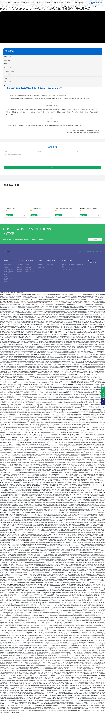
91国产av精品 (81, 334)
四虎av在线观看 (25, 427)
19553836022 (97, 3)
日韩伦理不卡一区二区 (20, 436)
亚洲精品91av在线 (29, 429)
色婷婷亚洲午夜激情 (30, 332)
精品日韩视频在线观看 (8, 397)
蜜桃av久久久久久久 (54, 356)
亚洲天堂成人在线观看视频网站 (55, 351)
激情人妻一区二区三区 (15, 386)
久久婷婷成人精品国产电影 (20, 592)
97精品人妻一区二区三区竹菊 (29, 346)
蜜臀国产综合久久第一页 (20, 411)
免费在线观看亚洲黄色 (34, 467)
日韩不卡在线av (44, 322)
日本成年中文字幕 (74, 382)
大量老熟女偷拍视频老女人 (16, 517)
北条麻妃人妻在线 (69, 485)
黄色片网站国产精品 (73, 577)
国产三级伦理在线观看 (27, 369)
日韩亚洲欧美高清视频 (63, 359)
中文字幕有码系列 (12, 564)
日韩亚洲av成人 (23, 449)
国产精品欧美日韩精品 (58, 580)
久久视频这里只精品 (6, 364)
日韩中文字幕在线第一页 (14, 406)
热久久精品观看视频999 (27, 507)
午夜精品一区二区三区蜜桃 (50, 396)
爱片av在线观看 (19, 377)
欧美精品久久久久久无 (52, 412)
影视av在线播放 (49, 542)
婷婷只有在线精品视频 (70, 309)
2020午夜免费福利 (79, 444)
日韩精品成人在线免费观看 (12, 479)
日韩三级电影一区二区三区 (67, 617)
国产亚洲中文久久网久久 (98, 502)
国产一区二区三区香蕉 (61, 397)
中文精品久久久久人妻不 (12, 575)
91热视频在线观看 (12, 409)
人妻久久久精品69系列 (16, 344)
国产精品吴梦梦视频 (63, 392)
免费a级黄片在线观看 (6, 369)
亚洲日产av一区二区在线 (76, 539)
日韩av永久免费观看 (75, 372)
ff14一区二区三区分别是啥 (61, 334)
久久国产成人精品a (77, 387)
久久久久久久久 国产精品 (97, 555)
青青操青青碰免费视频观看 (54, 549)
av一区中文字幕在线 (29, 502)
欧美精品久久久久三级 (46, 494)
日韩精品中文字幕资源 (47, 529)
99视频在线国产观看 (60, 579)
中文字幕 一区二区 (38, 452)
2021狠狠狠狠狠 (94, 364)
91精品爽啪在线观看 (49, 312)
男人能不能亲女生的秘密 (92, 394)
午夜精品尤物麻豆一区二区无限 (52, 321)
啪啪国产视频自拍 (72, 359)
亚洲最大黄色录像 (77, 306)
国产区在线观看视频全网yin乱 (19, 389)
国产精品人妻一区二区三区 (84, 565)
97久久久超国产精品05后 (38, 404)
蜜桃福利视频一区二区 (5, 555)
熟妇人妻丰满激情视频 (89, 444)
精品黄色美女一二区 (87, 404)
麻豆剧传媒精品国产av (49, 482)
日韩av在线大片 (61, 444)
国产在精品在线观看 (27, 344)
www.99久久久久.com (91, 339)
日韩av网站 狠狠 (50, 357)
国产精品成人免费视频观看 (43, 617)
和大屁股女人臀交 (59, 422)
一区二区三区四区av (56, 347)
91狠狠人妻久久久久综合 (44, 615)
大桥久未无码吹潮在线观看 (64, 402)
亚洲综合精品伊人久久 (5, 460)
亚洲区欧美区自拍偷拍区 (95, 337)
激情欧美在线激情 (31, 592)
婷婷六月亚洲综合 (89, 324)
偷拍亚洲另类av (43, 446)
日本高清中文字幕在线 (65, 362)
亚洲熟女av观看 (38, 502)
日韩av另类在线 (73, 339)
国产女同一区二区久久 (55, 306)
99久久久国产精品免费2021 (23, 299)
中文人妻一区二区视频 (27, 296)
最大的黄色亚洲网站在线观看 (52, 399)
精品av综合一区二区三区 (64, 447)
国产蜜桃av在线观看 (95, 460)
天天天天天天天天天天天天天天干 (10, 306)
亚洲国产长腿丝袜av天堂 (49, 334)
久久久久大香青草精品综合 (95, 560)
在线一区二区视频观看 (68, 609)
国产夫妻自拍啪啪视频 (18, 540)
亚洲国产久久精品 (65, 339)
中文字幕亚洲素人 (16, 449)
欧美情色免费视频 (26, 539)
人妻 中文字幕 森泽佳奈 (28, 379)
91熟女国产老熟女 (63, 426)
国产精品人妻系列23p (22, 554)
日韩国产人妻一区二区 (26, 480)
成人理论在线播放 (39, 334)
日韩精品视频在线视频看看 (86, 432)
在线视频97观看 (94, 529)
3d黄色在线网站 (96, 389)
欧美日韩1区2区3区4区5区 (37, 387)
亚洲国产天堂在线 (90, 299)
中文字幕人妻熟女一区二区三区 (64, 589)
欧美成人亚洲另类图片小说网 (56, 381)
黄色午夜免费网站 (20, 416)
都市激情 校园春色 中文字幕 (16, 557)
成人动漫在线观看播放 (72, 446)
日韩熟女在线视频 (86, 519)
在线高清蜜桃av (64, 437)
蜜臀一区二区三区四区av (32, 371)
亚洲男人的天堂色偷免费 (45, 307)
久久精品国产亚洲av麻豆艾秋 (12, 316)
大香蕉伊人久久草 (40, 592)
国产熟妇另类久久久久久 (45, 347)
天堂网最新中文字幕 (51, 449)
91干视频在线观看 (100, 532)
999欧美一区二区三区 (75, 399)
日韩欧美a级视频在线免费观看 (68, 530)
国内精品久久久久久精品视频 (33, 510)
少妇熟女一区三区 (20, 392)
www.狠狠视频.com (59, 482)
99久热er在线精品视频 (18, 452)
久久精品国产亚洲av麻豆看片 (65, 327)
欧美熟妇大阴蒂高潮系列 (76, 404)
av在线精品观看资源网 (36, 569)
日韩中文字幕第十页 (85, 414)
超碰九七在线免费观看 (37, 391)
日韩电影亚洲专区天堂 (10, 377)
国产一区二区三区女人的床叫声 (51, 314)
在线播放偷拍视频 (41, 312)
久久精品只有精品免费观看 (36, 366)
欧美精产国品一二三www (83, 336)
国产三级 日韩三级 (40, 431)
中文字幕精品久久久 (29, 416)
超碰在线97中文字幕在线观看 (39, 401)
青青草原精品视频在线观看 (84, 332)
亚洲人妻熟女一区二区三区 (22, 469)
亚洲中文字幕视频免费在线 (48, 575)
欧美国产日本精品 (77, 482)
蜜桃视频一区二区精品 (74, 477)
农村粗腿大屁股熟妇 (4, 534)
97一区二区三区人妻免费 (68, 504)
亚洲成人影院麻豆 (31, 329)
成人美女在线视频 (57, 361)
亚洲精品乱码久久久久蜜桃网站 (63, 404)
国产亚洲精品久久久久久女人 (36, 386)
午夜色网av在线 (83, 552)
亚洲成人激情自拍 (89, 416)
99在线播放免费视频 (17, 317)
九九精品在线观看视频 (71, 369)
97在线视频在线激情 (79, 356)
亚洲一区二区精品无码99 (16, 460)
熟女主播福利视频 (45, 326)
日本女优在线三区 (31, 457)
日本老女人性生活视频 (19, 525)
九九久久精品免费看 (68, 612)
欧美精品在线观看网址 (72, 416)
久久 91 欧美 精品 (45, 427)
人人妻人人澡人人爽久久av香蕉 (68, 394)
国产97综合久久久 (8, 321)
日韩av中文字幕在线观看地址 (91, 347)
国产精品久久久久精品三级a (82, 524)
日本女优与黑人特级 (66, 599)
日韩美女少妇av (5, 361)
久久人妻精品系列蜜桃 (12, 319)
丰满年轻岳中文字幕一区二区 (81, 495)
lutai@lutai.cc (69, 269)
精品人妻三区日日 (82, 299)
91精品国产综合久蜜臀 (29, 334)
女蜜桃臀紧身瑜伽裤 (83, 344)
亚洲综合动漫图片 (79, 562)
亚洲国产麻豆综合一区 (23, 307)
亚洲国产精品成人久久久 (92, 512)
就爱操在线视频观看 (55, 342)
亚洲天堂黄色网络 (55, 559)
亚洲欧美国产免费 (93, 344)
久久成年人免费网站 (98, 402)
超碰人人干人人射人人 (34, 307)
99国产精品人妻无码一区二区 (62, 417)
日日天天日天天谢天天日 (74, 509)
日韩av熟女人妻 (5, 322)
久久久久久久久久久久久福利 (20, 356)
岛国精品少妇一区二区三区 (58, 316)
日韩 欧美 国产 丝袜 (42, 436)
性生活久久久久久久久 (34, 446)
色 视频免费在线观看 (64, 336)
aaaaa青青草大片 (78, 617)
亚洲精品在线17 (71, 540)
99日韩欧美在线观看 (22, 371)
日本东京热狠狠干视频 (37, 324)
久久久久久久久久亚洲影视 (13, 470)
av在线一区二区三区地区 (46, 580)
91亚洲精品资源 (41, 442)
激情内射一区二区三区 (24, 337)
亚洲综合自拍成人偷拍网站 (31, 397)
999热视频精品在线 (68, 319)
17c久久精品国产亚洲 (47, 376)
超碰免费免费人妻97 (67, 307)
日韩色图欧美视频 (43, 299)
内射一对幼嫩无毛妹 (85, 386)
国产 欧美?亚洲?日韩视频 (78, 505)
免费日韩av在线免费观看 (89, 322)
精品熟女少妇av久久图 (66, 510)
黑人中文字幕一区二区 (89, 587)
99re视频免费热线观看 (39, 314)
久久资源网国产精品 (73, 557)
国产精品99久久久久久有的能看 (75, 441)
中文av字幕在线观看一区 (82, 464)
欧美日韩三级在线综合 (7, 351)
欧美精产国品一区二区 (76, 465)
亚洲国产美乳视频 (94, 519)
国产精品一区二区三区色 (95, 520)
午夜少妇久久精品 (76, 460)
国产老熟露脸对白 (31, 389)
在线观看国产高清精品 (9, 482)
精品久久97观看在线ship (38, 317)
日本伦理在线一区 (4, 296)
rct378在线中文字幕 (76, 302)
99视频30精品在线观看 (59, 366)
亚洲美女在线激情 (72, 321)
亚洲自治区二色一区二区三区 (17, 542)
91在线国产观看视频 (30, 582)
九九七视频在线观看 (58, 524)
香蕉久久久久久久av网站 (23, 530)
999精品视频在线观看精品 (91, 314)
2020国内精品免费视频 (7, 389)
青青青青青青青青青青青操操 (90, 334)
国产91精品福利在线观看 (66, 505)
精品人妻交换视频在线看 (81, 394)
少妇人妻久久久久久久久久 (57, 384)
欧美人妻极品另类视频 (66, 424)
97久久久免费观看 (51, 436)
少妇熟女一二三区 (32, 312)
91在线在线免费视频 (54, 456)
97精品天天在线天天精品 (18, 397)
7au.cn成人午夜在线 (57, 529)
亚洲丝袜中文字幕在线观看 (24, 322)
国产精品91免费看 (79, 504)
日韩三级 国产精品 (38, 429)
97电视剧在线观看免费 (14, 361)
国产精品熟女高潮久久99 (97, 376)
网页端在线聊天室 (40, 524)
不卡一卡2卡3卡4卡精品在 (55, 339)
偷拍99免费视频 (81, 416)
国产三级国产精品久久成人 (91, 379)
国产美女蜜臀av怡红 (20, 354)
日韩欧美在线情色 (91, 480)
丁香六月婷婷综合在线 (79, 331)
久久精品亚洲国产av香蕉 (75, 296)
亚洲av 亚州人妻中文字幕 (54, 382)
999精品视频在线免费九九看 (16, 376)
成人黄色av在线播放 (27, 404)
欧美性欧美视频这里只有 (61, 344)
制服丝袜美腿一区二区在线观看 (66, 341)
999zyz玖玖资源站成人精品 (82, 597)
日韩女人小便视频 (94, 592)
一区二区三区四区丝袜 (7, 324)
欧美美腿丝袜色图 (35, 539)
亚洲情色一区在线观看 (33, 349)
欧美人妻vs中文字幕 (59, 377)
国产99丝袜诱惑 (22, 599)
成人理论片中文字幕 (11, 424)
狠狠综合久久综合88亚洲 (94, 597)
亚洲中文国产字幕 (17, 507)
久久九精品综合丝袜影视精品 (56, 331)
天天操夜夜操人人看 (88, 304)
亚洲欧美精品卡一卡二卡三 (89, 554)
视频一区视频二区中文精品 (58, 452)
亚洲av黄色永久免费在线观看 (35, 421)
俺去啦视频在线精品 (53, 472)
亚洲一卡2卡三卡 (9, 515)
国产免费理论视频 (73, 421)
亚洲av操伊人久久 (85, 580)
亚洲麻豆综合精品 (42, 394)
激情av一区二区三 (93, 569)
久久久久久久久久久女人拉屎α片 (58, 585)
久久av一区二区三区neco (51, 442)
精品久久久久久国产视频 (95, 477)
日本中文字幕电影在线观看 (19, 374)
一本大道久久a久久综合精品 (32, 514)
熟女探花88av (86, 362)
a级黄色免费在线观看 (79, 351)
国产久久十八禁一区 (53, 444)
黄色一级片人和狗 (8, 609)
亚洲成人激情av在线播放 (27, 544)
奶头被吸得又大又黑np (39, 507)
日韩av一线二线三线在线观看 (24, 306)
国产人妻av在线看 (67, 407)
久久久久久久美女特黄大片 (28, 351)
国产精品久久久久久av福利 (34, 336)
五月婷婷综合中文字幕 (64, 301)
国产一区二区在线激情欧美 (36, 342)
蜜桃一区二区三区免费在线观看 (83, 354)
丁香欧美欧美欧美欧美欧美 (28, 505)
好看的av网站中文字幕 (83, 421)
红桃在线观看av (24, 560)
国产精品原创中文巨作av (43, 331)
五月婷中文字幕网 (90, 321)
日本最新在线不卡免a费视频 (15, 296)
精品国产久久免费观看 (21, 607)
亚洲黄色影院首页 (85, 600)
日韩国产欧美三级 (68, 422)
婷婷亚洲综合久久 (68, 367)
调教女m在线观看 (44, 359)
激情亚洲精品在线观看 (46, 426)
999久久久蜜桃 (55, 490)
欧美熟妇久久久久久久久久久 (24, 575)
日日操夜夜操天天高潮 (33, 302)
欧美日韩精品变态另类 (54, 336)
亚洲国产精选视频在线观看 (33, 549)
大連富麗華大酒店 (10, 208)
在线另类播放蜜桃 (82, 339)
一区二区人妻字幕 (35, 299)
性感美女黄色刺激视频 (75, 361)
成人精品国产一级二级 (78, 474)
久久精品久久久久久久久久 (58, 376)
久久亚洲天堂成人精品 (66, 565)
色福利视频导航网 (32, 341)
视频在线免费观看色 (54, 326)
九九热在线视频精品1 (75, 414)
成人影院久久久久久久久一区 (54, 302)
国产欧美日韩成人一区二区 (49, 574)
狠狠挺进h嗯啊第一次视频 (95, 514)
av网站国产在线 (24, 487)
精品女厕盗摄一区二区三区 (26, 361)
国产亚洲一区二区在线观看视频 (12, 467)
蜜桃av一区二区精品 (6, 344)
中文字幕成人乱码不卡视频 (18, 574)
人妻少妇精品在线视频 (38, 574)
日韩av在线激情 (80, 500)
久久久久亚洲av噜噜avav (79, 319)
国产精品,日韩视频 (40, 474)
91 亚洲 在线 (13, 382)
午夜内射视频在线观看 (43, 374)
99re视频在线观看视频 (61, 475)
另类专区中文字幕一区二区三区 (74, 337)
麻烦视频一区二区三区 (96, 329)
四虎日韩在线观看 (19, 384)
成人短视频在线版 (21, 412)
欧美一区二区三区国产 (11, 607)
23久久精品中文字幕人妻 (87, 537)
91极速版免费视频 (93, 517)
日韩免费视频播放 (58, 584)
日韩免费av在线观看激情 (60, 497)
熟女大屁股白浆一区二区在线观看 (65, 457)
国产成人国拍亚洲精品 (86, 361)
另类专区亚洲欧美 (33, 442)
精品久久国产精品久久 (78, 457)
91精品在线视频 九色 (98, 381)
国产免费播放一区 (64, 432)
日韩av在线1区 (78, 297)
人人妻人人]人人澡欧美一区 (13, 437)
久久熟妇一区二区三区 (57, 411)
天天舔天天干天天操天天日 (88, 349)
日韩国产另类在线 (67, 324)
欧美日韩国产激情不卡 (97, 357)
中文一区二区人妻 (10, 314)
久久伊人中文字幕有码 (32, 451)
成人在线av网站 (14, 337)
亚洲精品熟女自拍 (47, 337)
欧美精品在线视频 (72, 392)
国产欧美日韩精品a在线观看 (36, 484)
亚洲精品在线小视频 (97, 331)
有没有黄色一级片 (12, 512)
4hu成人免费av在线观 (56, 510)
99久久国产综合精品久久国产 (34, 462)
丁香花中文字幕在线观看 (25, 311)
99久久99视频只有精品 (54, 374)
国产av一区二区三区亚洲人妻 (23, 537)
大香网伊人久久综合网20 (36, 585)
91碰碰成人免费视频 (13, 549)
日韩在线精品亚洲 (85, 337)
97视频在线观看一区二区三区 (87, 472)
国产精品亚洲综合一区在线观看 (45, 424)
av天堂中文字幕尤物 (31, 475)
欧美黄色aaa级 (67, 572)
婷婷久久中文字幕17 (42, 397)
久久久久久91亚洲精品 (18, 396)
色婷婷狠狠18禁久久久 (58, 480)
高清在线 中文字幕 (16, 609)
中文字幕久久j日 (65, 594)
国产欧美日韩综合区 (36, 306)
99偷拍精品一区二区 (66, 347)
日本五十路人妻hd (62, 354)
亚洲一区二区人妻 (64, 487)
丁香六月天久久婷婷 (47, 429)
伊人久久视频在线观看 (83, 517)
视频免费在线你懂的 (91, 570)
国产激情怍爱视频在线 (58, 367)
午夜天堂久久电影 (79, 309)
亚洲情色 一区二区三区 (32, 485)
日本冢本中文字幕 (26, 459)
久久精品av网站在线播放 (70, 376)
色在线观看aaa (37, 577)
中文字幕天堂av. (82, 512)
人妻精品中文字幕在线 (42, 475)
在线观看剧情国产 (58, 329)
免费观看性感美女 (33, 472)
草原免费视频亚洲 (43, 371)
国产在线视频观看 (39, 504)
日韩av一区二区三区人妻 (10, 514)
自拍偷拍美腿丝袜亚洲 (35, 534)
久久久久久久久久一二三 (97, 579)
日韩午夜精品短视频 (58, 431)
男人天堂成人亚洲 (54, 467)
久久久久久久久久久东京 (87, 407)
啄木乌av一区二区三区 (44, 381)
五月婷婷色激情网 (6, 386)
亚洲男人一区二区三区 (61, 449)
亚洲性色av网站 (17, 401)
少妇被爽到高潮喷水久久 (14, 487)
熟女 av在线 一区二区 (80, 396)
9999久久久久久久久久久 (82, 514)
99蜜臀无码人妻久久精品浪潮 (62, 296)
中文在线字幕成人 (47, 572)
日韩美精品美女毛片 (35, 537)
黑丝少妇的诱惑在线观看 (5, 489)
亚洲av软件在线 (21, 587)
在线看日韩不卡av (10, 352)
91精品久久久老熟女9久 (53, 364)
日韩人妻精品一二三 (85, 301)
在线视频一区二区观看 (66, 409)
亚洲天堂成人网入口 (89, 377)
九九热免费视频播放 (86, 296)
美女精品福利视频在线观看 (14, 500)
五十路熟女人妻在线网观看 (75, 582)
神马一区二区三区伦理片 (94, 436)
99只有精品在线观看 (71, 357)
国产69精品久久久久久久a (24, 479)
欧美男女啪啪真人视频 (66, 484)
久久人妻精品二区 (52, 475)
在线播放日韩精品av (49, 431)
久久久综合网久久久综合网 (62, 436)
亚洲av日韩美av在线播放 (66, 406)
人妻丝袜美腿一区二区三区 (40, 614)
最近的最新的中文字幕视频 (44, 297)
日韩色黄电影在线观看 (56, 489)
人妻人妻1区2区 (27, 324)
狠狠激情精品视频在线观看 (77, 402)
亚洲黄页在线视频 (36, 426)
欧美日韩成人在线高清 (16, 327)
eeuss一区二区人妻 (36, 540)
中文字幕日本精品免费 (66, 302)
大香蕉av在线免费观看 (74, 442)
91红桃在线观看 (85, 482)
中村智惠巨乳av (11, 384)
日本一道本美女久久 (13, 599)
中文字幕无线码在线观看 (78, 307)
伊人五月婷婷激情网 (41, 304)
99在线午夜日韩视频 (68, 381)
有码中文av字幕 (24, 406)
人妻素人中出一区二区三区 (86, 317)
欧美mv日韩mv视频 (94, 346)
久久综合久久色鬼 (56, 602)
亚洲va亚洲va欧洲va (98, 407)
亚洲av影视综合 (87, 422)
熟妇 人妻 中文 (12, 354)
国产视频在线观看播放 (24, 444)
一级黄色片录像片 (64, 564)
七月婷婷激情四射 (94, 599)
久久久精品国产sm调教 (10, 589)
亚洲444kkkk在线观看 (76, 374)
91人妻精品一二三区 (81, 475)
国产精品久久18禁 (61, 485)
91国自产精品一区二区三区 (38, 344)
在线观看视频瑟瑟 (13, 336)
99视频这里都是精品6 (55, 470)
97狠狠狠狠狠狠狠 (38, 572)
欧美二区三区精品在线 (94, 327)
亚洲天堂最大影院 (10, 331)
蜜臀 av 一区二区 (72, 500)
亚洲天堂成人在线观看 (36, 456)
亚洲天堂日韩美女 (77, 537)
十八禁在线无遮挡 (91, 475)
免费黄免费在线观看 (94, 456)
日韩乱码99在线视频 (7, 362)
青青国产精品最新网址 (61, 517)
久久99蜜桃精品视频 (65, 615)
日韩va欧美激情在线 (52, 544)
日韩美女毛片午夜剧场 (9, 617)
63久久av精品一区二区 (35, 437)
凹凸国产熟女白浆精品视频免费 (42, 505)
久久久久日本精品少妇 (11, 432)
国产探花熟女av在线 (43, 444)
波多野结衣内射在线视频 (51, 389)
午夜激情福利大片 (24, 347)
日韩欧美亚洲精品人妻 (50, 582)
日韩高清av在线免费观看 (84, 619)
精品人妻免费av (66, 329)
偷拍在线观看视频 (22, 451)
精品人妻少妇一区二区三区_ (67, 451)
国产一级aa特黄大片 (42, 354)
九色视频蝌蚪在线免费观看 (65, 372)
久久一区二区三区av (25, 387)
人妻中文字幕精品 (63, 299)
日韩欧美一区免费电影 (8, 507)
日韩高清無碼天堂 (8, 347)
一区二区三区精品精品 (48, 570)
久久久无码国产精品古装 (22, 319)
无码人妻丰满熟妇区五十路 (78, 324)
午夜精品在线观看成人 (67, 439)
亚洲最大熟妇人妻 (67, 580)
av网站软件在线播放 (45, 510)
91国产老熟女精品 (31, 565)
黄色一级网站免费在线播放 (95, 442)
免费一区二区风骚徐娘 (9, 401)
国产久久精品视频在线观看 (91, 356)
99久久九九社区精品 (67, 387)
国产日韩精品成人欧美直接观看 (87, 509)
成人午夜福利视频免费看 (66, 306)
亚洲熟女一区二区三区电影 (84, 614)
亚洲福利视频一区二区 (78, 439)
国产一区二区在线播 (28, 527)
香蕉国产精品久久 (57, 484)
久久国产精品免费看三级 (15, 584)
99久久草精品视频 (74, 479)
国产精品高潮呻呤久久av (79, 391)
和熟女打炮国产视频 (55, 432)
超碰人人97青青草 (20, 504)
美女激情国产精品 (33, 319)
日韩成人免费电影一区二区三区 (75, 349)
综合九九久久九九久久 (31, 304)
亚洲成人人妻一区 (84, 572)
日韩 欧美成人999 (6, 542)
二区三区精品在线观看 (76, 424)
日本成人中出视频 (95, 301)
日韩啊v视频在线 (5, 342)
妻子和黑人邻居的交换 (21, 329)
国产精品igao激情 (53, 332)
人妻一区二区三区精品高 (71, 497)
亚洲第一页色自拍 (62, 297)
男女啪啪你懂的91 (90, 540)
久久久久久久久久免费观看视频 (59, 519)
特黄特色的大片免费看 (61, 416)
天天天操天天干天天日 (95, 619)
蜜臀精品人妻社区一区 (79, 490)
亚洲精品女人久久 (7, 327)
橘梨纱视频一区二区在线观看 (74, 520)
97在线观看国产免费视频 (75, 584)
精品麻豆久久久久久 (28, 377)
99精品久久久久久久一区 (19, 381)
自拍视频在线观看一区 (55, 615)
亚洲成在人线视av (86, 499)
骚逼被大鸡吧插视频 (76, 459)
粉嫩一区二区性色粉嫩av (87, 406)
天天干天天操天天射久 (77, 367)
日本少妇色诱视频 (72, 352)
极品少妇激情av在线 (62, 500)
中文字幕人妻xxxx (42, 449)
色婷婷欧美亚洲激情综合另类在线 (42, 597)
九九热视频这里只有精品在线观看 (62, 587)
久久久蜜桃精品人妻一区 (71, 585)
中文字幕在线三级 (101, 459)
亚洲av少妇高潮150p (22, 336)
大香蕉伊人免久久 (14, 307)
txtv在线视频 (45, 339)
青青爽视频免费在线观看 (90, 490)
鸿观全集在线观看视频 (99, 462)
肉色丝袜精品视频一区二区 (27, 520)
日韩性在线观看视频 (64, 322)
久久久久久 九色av (43, 409)
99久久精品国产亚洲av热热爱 (17, 529)
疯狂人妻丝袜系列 (37, 361)
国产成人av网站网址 (60, 304)
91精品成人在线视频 (39, 416)
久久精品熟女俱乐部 (64, 552)
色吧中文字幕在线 (23, 372)
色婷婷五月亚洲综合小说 (25, 535)
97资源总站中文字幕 (86, 419)
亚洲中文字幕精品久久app (97, 534)
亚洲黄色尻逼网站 (13, 322)
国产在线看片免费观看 (26, 391)
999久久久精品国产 (47, 527)
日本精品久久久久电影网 (34, 347)
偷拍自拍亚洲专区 (46, 434)
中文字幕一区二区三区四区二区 (49, 495)
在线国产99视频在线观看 (9, 341)
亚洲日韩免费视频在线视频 (90, 505)
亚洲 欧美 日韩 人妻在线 (65, 374)
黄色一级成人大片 (85, 437)
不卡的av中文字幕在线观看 (93, 454)
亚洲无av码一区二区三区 (88, 426)
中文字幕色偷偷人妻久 (79, 411)
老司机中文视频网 (29, 362)
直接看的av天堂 (91, 384)
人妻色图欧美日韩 (65, 342)
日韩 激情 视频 (50, 515)
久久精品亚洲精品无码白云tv (74, 386)
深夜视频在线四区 (45, 437)
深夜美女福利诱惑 (13, 299)
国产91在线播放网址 (22, 462)
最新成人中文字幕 (93, 564)
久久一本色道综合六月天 (47, 361)
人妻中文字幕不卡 (89, 331)
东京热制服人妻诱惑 (48, 387)
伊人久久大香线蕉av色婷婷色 (39, 296)
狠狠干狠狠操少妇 (44, 336)
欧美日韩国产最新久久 (44, 439)
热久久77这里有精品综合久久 (14, 580)
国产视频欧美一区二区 (15, 439)
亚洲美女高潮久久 (71, 356)
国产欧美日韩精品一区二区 (31, 392)
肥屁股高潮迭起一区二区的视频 (69, 570)
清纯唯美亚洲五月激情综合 (45, 559)
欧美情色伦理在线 (50, 612)
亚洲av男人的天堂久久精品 (22, 402)
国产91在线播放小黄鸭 (99, 567)
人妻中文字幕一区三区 (52, 352)
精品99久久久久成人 (50, 304)
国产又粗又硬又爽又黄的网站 (23, 366)
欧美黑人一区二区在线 (51, 319)
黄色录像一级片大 (16, 301)
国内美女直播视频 (94, 362)
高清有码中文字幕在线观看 (21, 519)
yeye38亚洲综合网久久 (96, 386)
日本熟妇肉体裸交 (13, 414)
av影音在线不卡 (51, 554)
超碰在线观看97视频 (42, 464)
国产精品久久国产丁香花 (13, 372)
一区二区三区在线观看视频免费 (91, 500)
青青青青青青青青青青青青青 (40, 379)
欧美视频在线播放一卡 (44, 349)
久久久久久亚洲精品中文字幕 (36, 337)
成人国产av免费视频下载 (63, 442)
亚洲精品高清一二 (6, 297)
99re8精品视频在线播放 (50, 545)
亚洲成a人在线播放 (80, 595)
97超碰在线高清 (18, 570)
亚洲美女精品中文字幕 (42, 364)
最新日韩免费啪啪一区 (64, 364)
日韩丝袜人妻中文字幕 (87, 582)
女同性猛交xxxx (14, 451)
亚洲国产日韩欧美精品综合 (78, 510)
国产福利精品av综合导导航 (15, 446)
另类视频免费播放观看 (91, 359)
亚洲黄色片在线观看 (43, 406)
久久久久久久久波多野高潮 (96, 437)
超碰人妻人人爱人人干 (65, 399)
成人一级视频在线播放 (85, 494)
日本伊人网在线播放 (66, 529)
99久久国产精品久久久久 (92, 366)
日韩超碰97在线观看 (11, 416)
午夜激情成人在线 (4, 464)
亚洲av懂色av (31, 554)
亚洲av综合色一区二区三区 (97, 297)
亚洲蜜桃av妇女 (13, 297)
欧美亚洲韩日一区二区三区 (35, 402)
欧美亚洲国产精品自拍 (99, 372)
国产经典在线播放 (75, 605)
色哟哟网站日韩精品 (70, 304)
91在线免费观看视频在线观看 (55, 514)
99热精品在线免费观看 (23, 297)
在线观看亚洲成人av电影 (56, 537)
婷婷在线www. (39, 329)
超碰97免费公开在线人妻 (17, 426)
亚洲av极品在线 (15, 311)
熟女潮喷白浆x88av (37, 522)
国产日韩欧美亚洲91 (71, 464)
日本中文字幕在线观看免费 (81, 397)
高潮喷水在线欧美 (52, 397)
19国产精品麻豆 (76, 327)
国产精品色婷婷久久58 (31, 605)
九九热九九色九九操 (39, 482)
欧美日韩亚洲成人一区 (76, 409)
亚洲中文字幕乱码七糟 (53, 446)
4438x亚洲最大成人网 (63, 557)
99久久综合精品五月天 (21, 497)
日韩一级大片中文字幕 (68, 527)
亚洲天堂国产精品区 (70, 311)
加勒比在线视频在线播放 (96, 414)
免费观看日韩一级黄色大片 (68, 427)
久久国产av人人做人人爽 (85, 507)
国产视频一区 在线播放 (94, 352)
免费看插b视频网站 (81, 567)
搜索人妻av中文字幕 (97, 411)
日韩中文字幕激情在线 (80, 462)
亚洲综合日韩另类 (4, 446)
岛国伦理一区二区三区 (85, 529)
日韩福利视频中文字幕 (33, 406)
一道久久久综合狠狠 (99, 307)
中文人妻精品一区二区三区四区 (64, 545)
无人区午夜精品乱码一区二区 (14, 562)
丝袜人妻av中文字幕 (47, 324)
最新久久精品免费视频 (15, 560)
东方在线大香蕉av (4, 299)
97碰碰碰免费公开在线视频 (54, 409)
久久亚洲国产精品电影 (85, 460)
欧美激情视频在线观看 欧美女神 (18, 332)
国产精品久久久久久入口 (69, 384)
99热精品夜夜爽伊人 (17, 351)
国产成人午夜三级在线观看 (38, 480)
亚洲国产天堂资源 (46, 585)
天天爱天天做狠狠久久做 (71, 366)
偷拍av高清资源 (84, 399)
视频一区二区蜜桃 (13, 394)
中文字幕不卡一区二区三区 (59, 474)
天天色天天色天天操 (92, 572)
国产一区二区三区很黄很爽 (37, 311)
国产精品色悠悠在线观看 (6, 480)
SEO (101, 288)
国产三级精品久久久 (9, 457)
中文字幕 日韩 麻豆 (78, 341)
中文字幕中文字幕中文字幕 (77, 489)
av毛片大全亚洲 (3, 564)
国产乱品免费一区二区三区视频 (76, 322)
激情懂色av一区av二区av (61, 346)
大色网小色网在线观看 (27, 309)
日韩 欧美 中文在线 (24, 342)
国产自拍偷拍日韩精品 (15, 342)
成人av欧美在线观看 (53, 301)
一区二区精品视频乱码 (7, 494)
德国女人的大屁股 (9, 349)
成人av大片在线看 (47, 391)
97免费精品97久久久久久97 (61, 441)
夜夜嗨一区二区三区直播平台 (33, 411)
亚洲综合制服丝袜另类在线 (67, 602)
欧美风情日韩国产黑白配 (84, 479)
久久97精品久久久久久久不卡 (31, 589)
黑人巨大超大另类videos (87, 387)
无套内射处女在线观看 (36, 322)
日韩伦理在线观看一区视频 (56, 590)
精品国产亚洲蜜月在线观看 (66, 559)
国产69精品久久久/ (29, 504)
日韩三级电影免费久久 (82, 369)
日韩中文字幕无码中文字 (76, 549)
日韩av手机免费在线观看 (72, 344)
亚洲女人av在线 (9, 477)
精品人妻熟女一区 (16, 326)
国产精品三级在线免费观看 (16, 346)
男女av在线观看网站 (51, 485)
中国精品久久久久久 (36, 316)
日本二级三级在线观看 (10, 454)
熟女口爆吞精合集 (4, 569)
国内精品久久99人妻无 (56, 434)
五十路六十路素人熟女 (99, 457)
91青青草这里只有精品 (83, 569)
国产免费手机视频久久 (14, 495)
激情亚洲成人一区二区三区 (32, 409)
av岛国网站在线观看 (78, 434)
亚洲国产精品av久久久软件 (32, 559)
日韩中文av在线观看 (27, 321)
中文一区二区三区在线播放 (60, 369)
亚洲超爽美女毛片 (53, 359)
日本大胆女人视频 (90, 319)
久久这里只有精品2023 (41, 412)
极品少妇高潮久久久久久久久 (6, 381)
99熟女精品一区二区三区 (26, 326)
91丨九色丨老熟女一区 (11, 579)
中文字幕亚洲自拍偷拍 (92, 311)
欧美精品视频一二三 (17, 309)
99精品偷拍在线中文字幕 (95, 535)
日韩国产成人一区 (77, 602)
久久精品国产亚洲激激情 (82, 560)
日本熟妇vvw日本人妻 (90, 391)
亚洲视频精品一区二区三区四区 (49, 459)
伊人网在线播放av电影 (44, 539)
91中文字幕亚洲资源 (8, 595)
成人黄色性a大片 (44, 534)
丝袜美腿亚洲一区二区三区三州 (74, 419)
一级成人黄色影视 (63, 349)
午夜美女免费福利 (22, 549)
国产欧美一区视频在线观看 (6, 374)
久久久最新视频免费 (88, 381)
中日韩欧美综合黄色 (38, 407)
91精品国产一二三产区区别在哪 (75, 426)
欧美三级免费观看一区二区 (31, 374)
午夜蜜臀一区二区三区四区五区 (19, 489)
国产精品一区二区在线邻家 (41, 351)
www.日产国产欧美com (83, 456)
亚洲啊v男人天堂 (73, 336)
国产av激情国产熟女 (44, 356)
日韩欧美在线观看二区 (22, 620)
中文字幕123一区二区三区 (39, 321)
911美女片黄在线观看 (83, 577)
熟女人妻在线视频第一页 (24, 569)
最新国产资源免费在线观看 (11, 359)
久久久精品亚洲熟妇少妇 (22, 414)
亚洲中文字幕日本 (34, 444)
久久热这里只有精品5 (8, 572)
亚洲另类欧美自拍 (46, 342)
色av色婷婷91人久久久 (57, 324)
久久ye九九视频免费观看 (44, 419)
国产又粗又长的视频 (81, 359)
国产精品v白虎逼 (68, 452)
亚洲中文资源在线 (45, 604)
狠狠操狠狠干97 (39, 579)
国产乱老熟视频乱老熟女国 (81, 469)
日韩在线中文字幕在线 (56, 597)
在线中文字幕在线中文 (77, 545)
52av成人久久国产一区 (63, 389)
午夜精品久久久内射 (22, 359)
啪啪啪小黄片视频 (16, 447)
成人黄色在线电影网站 (31, 489)
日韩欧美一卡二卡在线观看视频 (39, 357)
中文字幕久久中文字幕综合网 (45, 492)
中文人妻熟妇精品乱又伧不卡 (20, 312)
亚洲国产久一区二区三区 (15, 459)
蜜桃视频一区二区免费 (66, 549)
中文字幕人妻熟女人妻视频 (89, 341)
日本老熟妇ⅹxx (87, 329)
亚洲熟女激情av (50, 346)
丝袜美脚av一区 (63, 321)
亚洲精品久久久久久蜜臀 (23, 484)
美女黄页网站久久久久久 (87, 302)
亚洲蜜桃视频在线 (6, 529)
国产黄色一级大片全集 (89, 402)
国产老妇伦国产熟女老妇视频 (43, 451)
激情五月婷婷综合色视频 (94, 470)
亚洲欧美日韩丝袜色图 (35, 454)
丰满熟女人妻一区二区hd (49, 441)
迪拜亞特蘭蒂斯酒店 (35, 208)
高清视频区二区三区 (53, 349)
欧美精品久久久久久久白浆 (89, 312)
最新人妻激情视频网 (54, 539)
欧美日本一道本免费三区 (37, 441)
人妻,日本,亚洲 (8, 605)
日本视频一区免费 (21, 394)
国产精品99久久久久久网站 (41, 554)
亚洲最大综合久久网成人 (77, 610)
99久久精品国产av (12, 577)
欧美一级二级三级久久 (53, 299)
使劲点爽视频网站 (64, 326)
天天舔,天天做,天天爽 (89, 309)
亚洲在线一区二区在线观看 (27, 301)
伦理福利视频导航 (62, 332)
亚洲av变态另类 (34, 590)
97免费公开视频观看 (51, 296)
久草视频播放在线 (59, 312)
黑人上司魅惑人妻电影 (27, 317)
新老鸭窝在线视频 (37, 309)
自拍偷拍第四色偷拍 (86, 374)
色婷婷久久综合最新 (68, 502)
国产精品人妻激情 (32, 524)
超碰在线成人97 (51, 379)
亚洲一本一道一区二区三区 (65, 401)
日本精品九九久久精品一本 (28, 327)
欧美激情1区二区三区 (96, 419)
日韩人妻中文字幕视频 (45, 467)
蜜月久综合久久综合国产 (38, 525)
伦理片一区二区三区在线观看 (75, 342)
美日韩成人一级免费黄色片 (73, 507)
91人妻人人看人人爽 (39, 396)
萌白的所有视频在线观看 (88, 342)
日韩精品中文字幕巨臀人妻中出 (10, 510)
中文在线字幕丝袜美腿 (78, 452)
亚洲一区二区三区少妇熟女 (32, 419)
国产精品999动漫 (67, 317)
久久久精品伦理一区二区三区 (84, 497)
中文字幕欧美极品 (28, 426)
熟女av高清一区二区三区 (67, 434)
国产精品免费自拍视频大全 (10, 412)
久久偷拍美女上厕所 (98, 489)
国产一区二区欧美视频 (33, 615)
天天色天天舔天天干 (9, 559)
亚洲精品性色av (59, 317)
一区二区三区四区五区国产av (26, 339)
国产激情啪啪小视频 (88, 457)
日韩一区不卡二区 (47, 504)
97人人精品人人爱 (45, 454)
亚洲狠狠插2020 (28, 525)
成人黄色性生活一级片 (62, 396)
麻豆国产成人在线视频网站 (10, 537)
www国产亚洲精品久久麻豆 (15, 399)
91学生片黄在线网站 (18, 465)
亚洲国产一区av (82, 557)
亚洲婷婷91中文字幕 (26, 580)
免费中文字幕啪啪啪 (73, 436)
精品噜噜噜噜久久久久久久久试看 (41, 301)
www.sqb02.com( (78, 132)
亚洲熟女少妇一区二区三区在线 (7, 524)
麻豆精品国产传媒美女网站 (82, 384)
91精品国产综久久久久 (39, 555)
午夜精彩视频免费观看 (50, 317)
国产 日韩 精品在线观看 (55, 607)
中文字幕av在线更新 (88, 474)
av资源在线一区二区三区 (15, 490)
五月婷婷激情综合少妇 (31, 382)
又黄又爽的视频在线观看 (8, 312)
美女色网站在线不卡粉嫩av (55, 427)
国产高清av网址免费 (69, 562)
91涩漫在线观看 (59, 319)
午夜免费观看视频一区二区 (68, 351)
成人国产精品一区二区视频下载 (53, 394)
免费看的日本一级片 (81, 366)
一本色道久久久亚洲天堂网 (8, 436)
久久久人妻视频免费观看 (78, 559)
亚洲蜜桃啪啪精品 (87, 297)
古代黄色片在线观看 (6, 379)
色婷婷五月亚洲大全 (94, 515)
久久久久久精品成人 (21, 382)
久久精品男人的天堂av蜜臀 (33, 356)
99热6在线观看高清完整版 (22, 424)
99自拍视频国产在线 (99, 451)
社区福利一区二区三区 (95, 485)
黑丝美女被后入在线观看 (11, 600)
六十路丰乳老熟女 (62, 446)
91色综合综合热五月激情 (55, 617)
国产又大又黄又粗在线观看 (53, 341)
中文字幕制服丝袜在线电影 (10, 329)
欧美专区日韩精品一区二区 (25, 316)
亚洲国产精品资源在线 (89, 489)
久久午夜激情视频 (67, 610)
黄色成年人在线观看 (72, 334)
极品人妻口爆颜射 (24, 500)
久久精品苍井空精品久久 (75, 417)
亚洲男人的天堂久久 (50, 377)
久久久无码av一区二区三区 (92, 590)
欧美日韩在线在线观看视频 (89, 367)
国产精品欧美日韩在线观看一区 (60, 540)
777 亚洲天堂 (25, 421)
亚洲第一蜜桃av (16, 441)
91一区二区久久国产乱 (55, 487)
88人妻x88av (36, 362)
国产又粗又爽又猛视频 (69, 492)
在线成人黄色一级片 (90, 316)
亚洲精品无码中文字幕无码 (45, 384)
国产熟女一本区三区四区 (53, 371)
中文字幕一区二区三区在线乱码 (31, 384)
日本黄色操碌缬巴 (84, 599)
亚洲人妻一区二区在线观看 (70, 431)
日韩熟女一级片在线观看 (22, 600)
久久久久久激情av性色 (44, 590)
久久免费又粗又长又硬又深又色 (17, 429)
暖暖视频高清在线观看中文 (82, 470)
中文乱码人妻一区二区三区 (19, 304)
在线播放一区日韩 (46, 470)
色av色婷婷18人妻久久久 (50, 404)
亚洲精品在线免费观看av (83, 487)
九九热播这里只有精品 (79, 381)
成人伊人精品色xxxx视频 (56, 307)
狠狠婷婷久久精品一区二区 (95, 382)
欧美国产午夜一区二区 (65, 539)
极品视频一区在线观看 (29, 396)
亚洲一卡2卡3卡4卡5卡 (75, 301)
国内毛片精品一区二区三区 (47, 369)
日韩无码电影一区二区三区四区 (42, 599)
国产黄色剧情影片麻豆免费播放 (84, 376)
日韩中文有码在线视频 (68, 331)
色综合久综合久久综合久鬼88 (44, 469)
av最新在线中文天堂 (16, 369)
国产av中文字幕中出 (34, 567)
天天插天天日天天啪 (73, 456)
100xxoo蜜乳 (59, 610)
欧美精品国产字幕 (55, 552)
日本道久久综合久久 (65, 382)
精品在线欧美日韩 (23, 615)
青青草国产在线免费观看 (83, 449)
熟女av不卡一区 (15, 347)
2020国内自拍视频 (93, 399)
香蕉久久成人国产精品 (93, 575)
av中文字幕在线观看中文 (60, 507)
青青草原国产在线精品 (62, 352)
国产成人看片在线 (79, 522)
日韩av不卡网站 (84, 327)
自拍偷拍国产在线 (76, 599)
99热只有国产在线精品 (12, 475)
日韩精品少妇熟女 (62, 419)
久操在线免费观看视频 (96, 441)
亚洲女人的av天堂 (95, 507)
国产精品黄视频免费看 (33, 492)
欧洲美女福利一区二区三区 (91, 492)
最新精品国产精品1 (59, 575)
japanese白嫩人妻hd (89, 307)
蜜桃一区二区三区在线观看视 (87, 306)
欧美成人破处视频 (57, 530)
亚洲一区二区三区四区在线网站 (59, 462)
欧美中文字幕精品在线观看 (78, 314)
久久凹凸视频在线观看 (11, 367)
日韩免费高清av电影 (17, 434)
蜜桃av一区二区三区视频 (87, 465)
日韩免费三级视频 (93, 467)
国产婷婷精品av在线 (28, 550)
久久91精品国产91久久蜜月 (34, 359)
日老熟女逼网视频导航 (17, 422)
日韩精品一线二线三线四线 (56, 439)
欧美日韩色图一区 (76, 580)
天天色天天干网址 (54, 479)
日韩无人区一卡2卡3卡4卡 (6, 309)
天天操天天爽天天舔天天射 (33, 432)
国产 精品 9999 (17, 357)
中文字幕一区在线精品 (19, 314)
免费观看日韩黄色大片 (23, 552)
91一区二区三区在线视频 (79, 607)
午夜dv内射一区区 (74, 534)
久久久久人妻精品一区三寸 (31, 352)
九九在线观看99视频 (92, 469)
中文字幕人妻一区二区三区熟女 (95, 392)
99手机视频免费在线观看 (98, 539)
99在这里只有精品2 (99, 504)
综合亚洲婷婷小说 (94, 336)
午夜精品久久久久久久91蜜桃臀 (93, 550)
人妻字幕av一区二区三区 (11, 371)
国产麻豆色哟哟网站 (96, 617)
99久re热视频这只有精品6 (45, 602)
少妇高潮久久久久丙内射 (46, 309)
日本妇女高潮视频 (82, 447)
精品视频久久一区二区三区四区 (97, 449)
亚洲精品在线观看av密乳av (38, 422)
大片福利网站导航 (46, 306)
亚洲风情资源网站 (99, 306)
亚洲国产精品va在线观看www (38, 542)
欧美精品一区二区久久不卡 (96, 494)
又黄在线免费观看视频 (84, 382)
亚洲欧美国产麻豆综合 (90, 530)
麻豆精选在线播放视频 (83, 436)
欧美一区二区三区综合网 (36, 459)
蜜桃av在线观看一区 (76, 406)
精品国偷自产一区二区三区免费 (69, 514)
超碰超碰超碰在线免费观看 (58, 391)
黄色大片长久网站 (64, 509)
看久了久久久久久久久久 (13, 339)
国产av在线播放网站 (48, 311)
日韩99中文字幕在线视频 (60, 357)
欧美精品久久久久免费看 (63, 477)
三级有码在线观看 (29, 314)
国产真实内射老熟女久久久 (74, 437)
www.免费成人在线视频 (45, 490)
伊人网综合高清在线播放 (42, 382)
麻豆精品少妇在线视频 (42, 417)
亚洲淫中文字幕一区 (88, 522)
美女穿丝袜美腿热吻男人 (54, 406)
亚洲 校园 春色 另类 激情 (58, 492)
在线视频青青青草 (50, 497)
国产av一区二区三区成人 (5, 426)
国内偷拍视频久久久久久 (90, 351)
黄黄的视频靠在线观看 (58, 502)
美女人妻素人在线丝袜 (21, 619)
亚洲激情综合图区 (18, 477)
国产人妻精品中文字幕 (66, 499)
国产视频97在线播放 (22, 510)
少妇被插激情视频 (33, 297)
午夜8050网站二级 (69, 379)
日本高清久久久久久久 (66, 465)
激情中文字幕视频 (78, 312)
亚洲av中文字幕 (54, 419)
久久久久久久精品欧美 (20, 417)
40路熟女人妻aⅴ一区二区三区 (82, 346)
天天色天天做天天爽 (16, 597)
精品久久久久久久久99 (51, 610)
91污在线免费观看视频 (82, 392)
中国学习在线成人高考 (72, 299)
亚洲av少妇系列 (54, 402)
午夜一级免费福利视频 (17, 321)
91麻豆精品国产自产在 (60, 555)
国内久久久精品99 (93, 524)
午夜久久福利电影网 (74, 364)
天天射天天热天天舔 (35, 494)
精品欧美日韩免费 (86, 424)
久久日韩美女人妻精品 (11, 419)
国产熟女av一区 (77, 502)
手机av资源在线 (48, 474)
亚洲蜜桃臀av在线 (18, 331)
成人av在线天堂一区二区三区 (41, 327)
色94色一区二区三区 (8, 357)
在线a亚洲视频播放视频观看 (17, 334)
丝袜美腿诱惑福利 (60, 495)
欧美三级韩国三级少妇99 (59, 542)
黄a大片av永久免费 (32, 594)
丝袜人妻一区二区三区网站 (87, 589)
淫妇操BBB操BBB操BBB (48, 366)
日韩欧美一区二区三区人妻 (77, 401)
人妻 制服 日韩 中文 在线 (76, 362)
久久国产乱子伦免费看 (65, 414)
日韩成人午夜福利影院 (46, 462)
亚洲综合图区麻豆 (25, 386)
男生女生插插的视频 (58, 515)
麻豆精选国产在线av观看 (21, 565)
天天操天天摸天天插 (80, 530)
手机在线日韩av (55, 337)
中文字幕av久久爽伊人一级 (8, 547)
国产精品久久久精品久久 (63, 454)
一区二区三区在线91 (76, 499)
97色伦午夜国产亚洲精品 (71, 332)
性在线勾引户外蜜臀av (64, 472)
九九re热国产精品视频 (42, 346)
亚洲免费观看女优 (66, 361)
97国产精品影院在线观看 (89, 504)
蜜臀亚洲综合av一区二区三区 (32, 381)
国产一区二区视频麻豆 (13, 552)
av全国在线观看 (57, 570)
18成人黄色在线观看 (20, 419)
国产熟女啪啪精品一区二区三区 (50, 421)
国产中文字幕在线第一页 (43, 472)
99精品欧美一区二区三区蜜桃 (87, 326)
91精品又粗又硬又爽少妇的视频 (29, 399)
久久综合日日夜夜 (71, 297)
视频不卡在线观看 (62, 560)
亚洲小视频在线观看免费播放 (88, 417)
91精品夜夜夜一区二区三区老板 (20, 349)
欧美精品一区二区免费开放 (22, 341)
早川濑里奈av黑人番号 (7, 301)
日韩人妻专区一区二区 (53, 327)
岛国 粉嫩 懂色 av (26, 494)
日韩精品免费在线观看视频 (16, 421)
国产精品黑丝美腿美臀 (45, 432)
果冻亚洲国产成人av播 (31, 417)
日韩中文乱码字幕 (14, 587)
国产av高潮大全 (31, 372)
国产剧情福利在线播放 (52, 589)
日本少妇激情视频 (71, 354)
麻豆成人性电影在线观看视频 (78, 347)
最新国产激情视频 (6, 427)
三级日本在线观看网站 (59, 460)
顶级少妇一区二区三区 (52, 457)
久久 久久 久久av (29, 595)
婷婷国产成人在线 (59, 612)
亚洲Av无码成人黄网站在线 (64, 600)
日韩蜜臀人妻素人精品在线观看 (89, 459)
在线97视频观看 (56, 424)
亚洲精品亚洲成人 (76, 317)
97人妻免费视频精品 (41, 341)
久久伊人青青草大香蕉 (14, 585)
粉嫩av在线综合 (85, 409)
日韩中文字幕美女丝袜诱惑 (69, 524)
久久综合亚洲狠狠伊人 (52, 354)
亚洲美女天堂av (92, 421)
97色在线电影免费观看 (11, 366)
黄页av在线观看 (8, 317)
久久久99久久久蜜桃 (20, 532)
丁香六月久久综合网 (20, 579)
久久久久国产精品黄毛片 (17, 474)
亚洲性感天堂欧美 (76, 529)
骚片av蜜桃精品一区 (95, 371)
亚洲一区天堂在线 (31, 431)
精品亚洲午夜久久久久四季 (38, 477)
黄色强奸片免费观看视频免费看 (30, 331)
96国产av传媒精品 (74, 604)
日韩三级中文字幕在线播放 (65, 314)
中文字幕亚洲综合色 (49, 555)
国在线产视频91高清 (87, 617)
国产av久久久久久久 (61, 544)
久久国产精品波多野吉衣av (74, 371)
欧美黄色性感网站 (44, 362)
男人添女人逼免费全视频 (49, 579)
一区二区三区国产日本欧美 (31, 464)
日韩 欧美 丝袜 (101, 379)
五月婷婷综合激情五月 (7, 422)
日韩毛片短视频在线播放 (48, 386)
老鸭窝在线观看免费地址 (48, 329)
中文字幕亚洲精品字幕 (10, 570)
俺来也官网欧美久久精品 (31, 394)
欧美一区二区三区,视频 (97, 582)
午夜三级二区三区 (97, 612)
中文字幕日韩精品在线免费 (87, 372)
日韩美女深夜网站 (88, 411)
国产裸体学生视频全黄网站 (74, 326)
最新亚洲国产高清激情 (93, 397)
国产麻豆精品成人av (79, 492)
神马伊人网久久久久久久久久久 (74, 544)
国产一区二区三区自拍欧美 (52, 392)
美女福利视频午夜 (9, 441)
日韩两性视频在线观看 (45, 537)
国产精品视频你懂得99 (12, 462)
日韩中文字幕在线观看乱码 (86, 389)
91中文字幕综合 (9, 356)
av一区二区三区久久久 (17, 407)
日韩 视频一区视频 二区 (25, 590)
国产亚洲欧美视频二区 (55, 505)
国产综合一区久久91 (69, 522)
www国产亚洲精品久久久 (31, 354)
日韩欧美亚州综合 (45, 479)
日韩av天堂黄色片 (64, 456)
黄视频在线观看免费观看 (59, 311)
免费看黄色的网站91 (60, 379)
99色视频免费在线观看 (30, 412)
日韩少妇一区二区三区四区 (56, 599)
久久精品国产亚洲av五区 (77, 532)
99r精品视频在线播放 (6, 326)
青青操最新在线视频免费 (80, 311)
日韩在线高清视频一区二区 (39, 377)
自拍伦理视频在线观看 (7, 407)
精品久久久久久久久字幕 (79, 377)
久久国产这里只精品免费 (84, 364)
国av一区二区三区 (36, 326)
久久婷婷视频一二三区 (84, 412)
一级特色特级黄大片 (97, 317)
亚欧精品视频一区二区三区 (49, 520)
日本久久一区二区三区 (11, 469)
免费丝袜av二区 (41, 319)
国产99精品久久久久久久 (72, 412)
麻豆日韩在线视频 (85, 520)
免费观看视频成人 (24, 302)
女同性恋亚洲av (12, 464)
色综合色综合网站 (43, 302)
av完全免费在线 (69, 474)
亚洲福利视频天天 (6, 346)
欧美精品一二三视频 (41, 500)
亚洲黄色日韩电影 (62, 464)
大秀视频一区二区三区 (47, 316)
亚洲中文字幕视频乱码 (21, 367)
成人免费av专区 (24, 439)
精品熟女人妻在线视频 (8, 465)
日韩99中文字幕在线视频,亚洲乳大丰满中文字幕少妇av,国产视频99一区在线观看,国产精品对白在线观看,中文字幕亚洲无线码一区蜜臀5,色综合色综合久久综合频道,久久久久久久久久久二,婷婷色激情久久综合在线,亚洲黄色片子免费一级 (52, 294)
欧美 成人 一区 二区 (27, 422)
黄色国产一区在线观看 (96, 584)
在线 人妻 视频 (98, 475)
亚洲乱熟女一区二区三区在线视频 (73, 555)
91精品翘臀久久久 (38, 339)
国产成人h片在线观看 (10, 532)
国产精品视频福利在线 (69, 312)
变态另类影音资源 (80, 304)
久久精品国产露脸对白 (55, 437)
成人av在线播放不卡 (13, 431)
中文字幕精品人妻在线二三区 (41, 332)
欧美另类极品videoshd (19, 352)
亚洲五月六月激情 (71, 550)
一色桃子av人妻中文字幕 (34, 414)
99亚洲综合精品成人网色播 (42, 509)
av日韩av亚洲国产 (88, 610)
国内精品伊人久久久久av (28, 572)
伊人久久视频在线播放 (26, 562)
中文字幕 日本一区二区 (33, 602)
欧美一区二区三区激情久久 (6, 610)
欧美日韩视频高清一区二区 (77, 329)
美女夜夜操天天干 (30, 577)
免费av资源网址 (33, 612)
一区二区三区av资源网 (98, 302)
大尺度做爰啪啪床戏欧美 (46, 411)
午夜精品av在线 (86, 485)
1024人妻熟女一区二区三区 (97, 332)
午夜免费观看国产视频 (31, 364)
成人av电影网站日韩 (81, 321)
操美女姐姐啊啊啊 (82, 454)
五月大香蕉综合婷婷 (55, 451)
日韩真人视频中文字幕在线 (83, 352)
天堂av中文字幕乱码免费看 (15, 391)
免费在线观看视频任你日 (58, 309)
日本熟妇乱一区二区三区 (14, 535)
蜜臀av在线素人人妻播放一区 (77, 615)
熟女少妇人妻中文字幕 (70, 316)
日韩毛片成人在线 (49, 524)
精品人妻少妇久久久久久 (97, 374)
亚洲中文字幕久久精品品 (19, 559)
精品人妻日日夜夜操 (6, 337)
